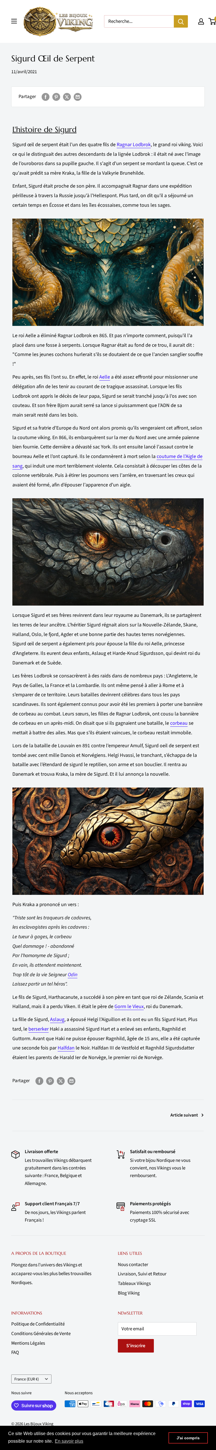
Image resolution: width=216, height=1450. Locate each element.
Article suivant (184, 1115)
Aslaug (57, 1019)
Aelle (104, 377)
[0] (212, 21)
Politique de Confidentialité (38, 1324)
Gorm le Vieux (129, 1006)
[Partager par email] (78, 96)
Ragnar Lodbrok (134, 144)
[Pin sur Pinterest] (56, 96)
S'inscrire (135, 1345)
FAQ (15, 1352)
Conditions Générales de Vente (41, 1333)
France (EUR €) (26, 1379)
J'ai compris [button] (188, 1438)
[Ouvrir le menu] (14, 21)
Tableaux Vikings (134, 1283)
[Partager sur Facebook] (46, 96)
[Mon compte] (201, 21)
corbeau (179, 723)
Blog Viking (129, 1293)
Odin (72, 974)
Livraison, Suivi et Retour (142, 1274)
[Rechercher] (181, 21)
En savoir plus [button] (69, 1441)
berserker (38, 1029)
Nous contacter (133, 1264)
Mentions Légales (28, 1343)
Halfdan (66, 1047)
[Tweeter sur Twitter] (67, 96)
